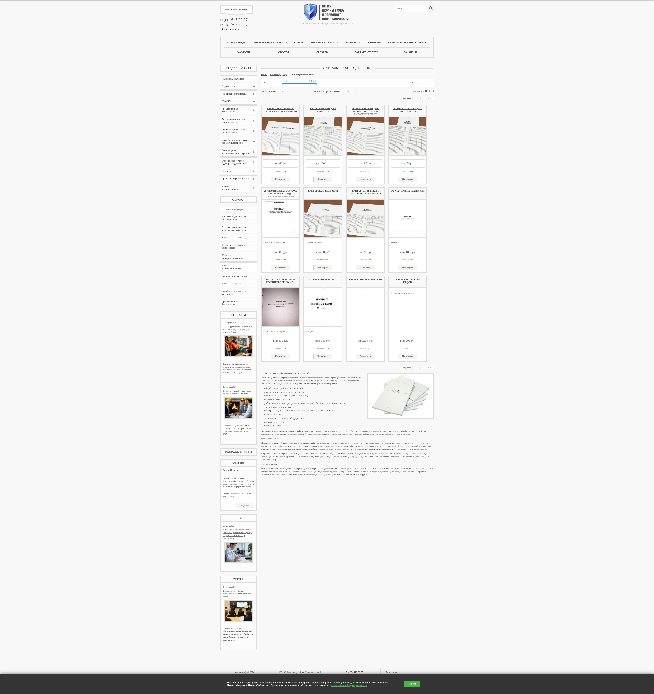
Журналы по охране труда (235, 237)
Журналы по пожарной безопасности (233, 246)
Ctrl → (430, 99)
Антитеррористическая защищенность (233, 120)
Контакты (322, 52)
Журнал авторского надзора (408, 281)
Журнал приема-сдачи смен (407, 191)
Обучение (375, 42)
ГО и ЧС (299, 42)
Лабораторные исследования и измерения (235, 152)
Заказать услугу (366, 52)
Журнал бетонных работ (323, 279)
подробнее (244, 505)
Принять (412, 684)
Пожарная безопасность (269, 42)
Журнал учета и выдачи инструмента (407, 110)
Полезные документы (233, 79)
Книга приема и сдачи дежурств (323, 110)
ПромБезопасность (324, 42)
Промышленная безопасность (230, 110)
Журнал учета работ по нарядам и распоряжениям (280, 110)
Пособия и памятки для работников (234, 292)
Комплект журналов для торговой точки (234, 218)
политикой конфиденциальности (349, 685)
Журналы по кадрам (232, 283)
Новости (283, 52)
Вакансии (410, 52)
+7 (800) (234, 24)
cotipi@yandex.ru (229, 29)
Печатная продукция (232, 210)
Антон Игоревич (232, 470)
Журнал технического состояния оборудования (365, 192)
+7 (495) (234, 20)
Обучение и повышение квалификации (234, 131)
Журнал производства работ (365, 279)
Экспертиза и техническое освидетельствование (235, 141)
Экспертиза (353, 42)
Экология (244, 52)
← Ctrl (416, 99)
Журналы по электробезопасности (232, 257)
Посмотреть (280, 179)
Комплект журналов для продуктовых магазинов (234, 228)
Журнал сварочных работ (323, 191)
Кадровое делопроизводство (231, 187)
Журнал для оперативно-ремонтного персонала (280, 281)
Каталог (238, 199)
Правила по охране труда (234, 276)
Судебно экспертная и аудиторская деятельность (234, 162)
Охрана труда (236, 42)
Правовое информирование (407, 42)
